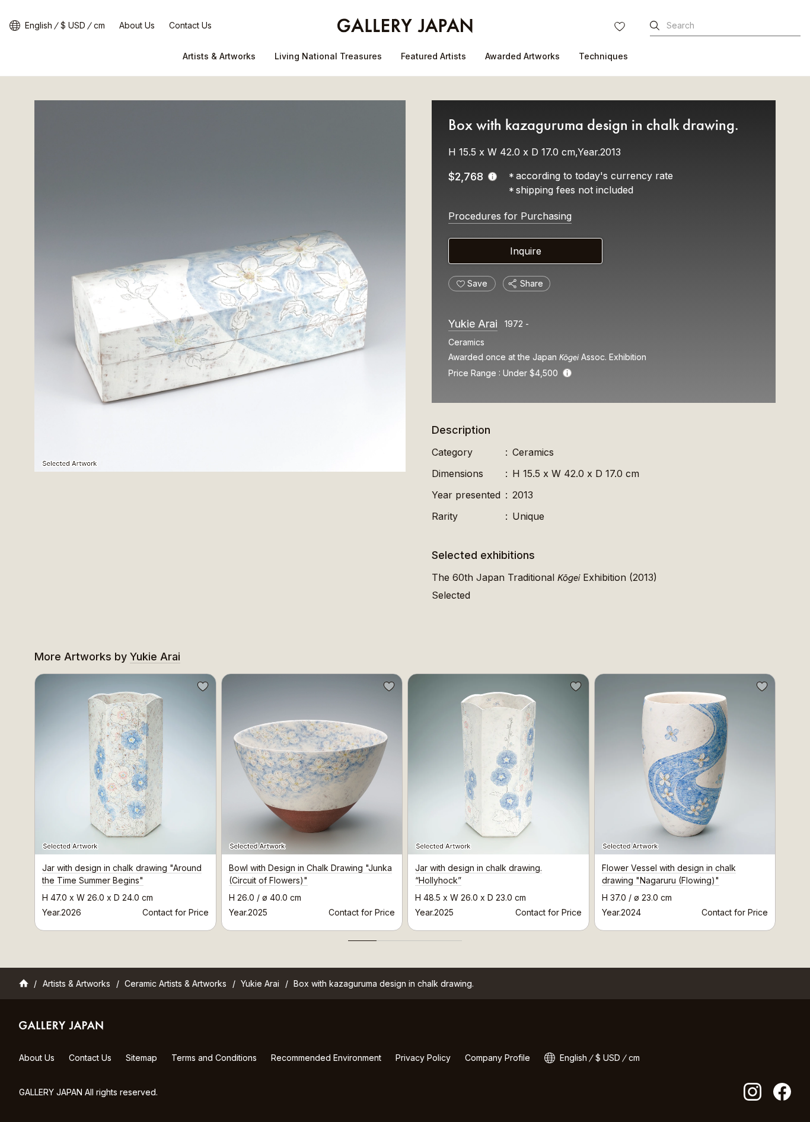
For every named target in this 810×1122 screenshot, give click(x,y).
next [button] (775, 799)
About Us (137, 25)
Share (531, 283)
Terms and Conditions (214, 1058)
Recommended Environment (326, 1058)
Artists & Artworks (219, 56)
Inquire (525, 251)
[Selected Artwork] (220, 286)
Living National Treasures (328, 56)
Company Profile (497, 1058)
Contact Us (190, 25)
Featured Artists (433, 56)
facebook (782, 1092)
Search (680, 25)
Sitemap (141, 1058)
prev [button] (34, 799)
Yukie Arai (473, 323)
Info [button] (567, 372)
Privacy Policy (423, 1058)
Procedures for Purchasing (510, 216)
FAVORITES (620, 27)
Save (201, 688)
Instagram (752, 1092)
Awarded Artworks (522, 56)
